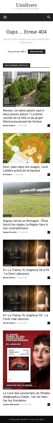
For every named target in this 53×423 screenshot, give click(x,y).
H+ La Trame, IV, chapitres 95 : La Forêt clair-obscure (25, 317)
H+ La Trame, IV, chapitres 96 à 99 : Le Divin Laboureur (26, 271)
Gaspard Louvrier (10, 232)
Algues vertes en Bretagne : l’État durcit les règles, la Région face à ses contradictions (25, 224)
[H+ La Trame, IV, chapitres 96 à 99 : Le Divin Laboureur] (26, 253)
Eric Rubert (7, 174)
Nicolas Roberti (9, 125)
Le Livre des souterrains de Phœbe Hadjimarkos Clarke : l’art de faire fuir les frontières (26, 396)
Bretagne (7, 216)
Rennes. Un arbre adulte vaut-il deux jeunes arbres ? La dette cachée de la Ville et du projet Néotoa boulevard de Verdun (23, 116)
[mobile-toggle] (5, 17)
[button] (49, 17)
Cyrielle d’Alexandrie (11, 404)
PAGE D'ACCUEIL (36, 52)
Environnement (9, 105)
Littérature (7, 265)
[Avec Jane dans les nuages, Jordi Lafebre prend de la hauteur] (26, 148)
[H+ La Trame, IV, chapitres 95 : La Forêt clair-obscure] (26, 298)
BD (5, 162)
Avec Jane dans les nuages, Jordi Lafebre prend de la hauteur (25, 168)
